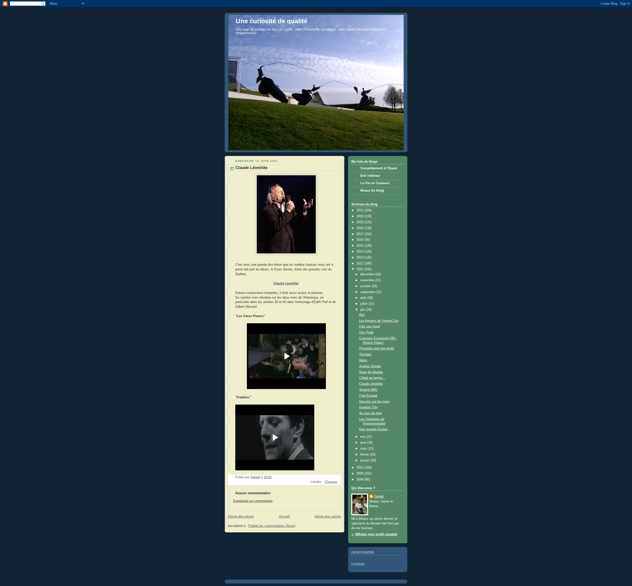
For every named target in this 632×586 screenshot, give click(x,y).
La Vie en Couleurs (375, 183)
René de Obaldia (371, 372)
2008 (360, 479)
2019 (360, 222)
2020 (360, 216)
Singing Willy (368, 389)
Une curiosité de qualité (271, 21)
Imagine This (368, 407)
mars (364, 448)
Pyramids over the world (376, 348)
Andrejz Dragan (370, 366)
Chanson (331, 482)
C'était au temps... (372, 378)
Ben (362, 315)
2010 (360, 467)
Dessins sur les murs (374, 401)
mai (363, 436)
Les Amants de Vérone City (378, 321)
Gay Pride (366, 332)
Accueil (284, 516)
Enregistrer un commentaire (253, 501)
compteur (358, 563)
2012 (360, 263)
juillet (364, 303)
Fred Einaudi (368, 395)
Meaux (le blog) (372, 190)
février (365, 454)
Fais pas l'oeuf (369, 326)
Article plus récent (241, 516)
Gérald (379, 496)
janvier (365, 460)
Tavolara (365, 354)
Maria (363, 360)
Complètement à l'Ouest (378, 168)
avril (363, 442)
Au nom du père (370, 413)
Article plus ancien (328, 516)
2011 (360, 269)
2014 (360, 251)
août (363, 298)
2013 (360, 257)
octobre (366, 286)
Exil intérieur (370, 175)
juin (363, 309)
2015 (360, 245)
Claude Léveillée (371, 384)
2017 (360, 234)
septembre (368, 292)
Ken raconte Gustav (373, 429)
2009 (360, 473)
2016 (360, 239)
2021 (360, 210)
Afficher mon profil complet (376, 534)
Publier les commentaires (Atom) (271, 526)
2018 (360, 228)
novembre (367, 280)
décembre (367, 274)
